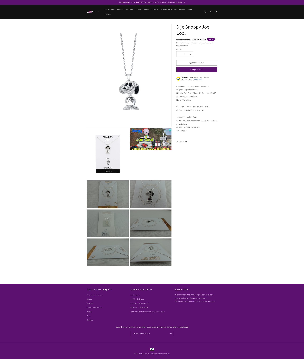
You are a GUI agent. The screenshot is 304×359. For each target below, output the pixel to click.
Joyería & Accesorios (94, 307)
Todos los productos (94, 295)
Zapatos (90, 320)
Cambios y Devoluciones (140, 303)
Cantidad (179, 49)
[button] (205, 11)
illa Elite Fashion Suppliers (147, 353)
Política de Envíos (137, 299)
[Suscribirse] (170, 333)
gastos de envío (197, 43)
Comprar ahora (196, 69)
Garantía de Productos (139, 307)
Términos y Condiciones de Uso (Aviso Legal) (148, 311)
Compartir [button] (183, 141)
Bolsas (89, 299)
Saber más (198, 79)
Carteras (90, 303)
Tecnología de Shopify (163, 353)
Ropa (89, 316)
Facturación (135, 295)
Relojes (89, 311)
